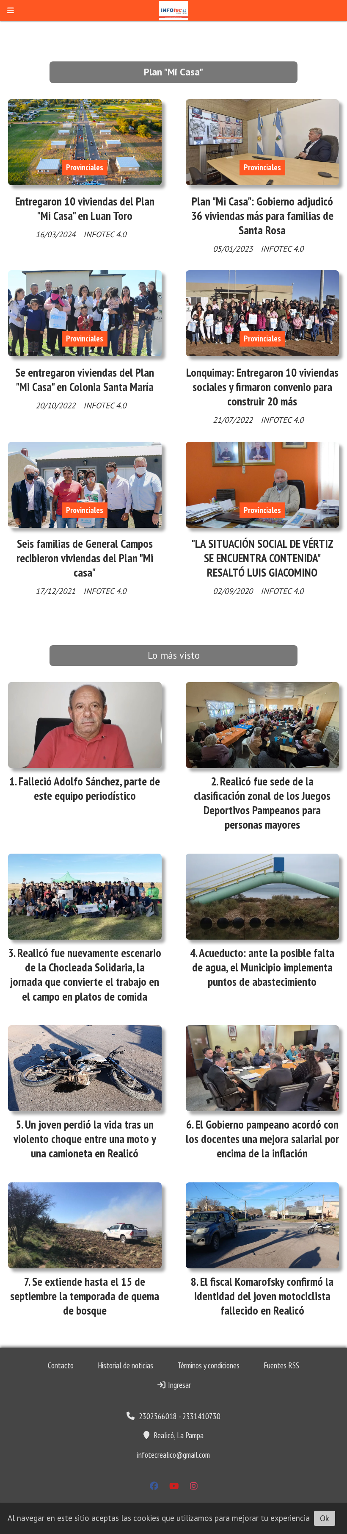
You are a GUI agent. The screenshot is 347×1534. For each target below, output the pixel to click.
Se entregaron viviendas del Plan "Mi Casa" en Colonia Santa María (84, 379)
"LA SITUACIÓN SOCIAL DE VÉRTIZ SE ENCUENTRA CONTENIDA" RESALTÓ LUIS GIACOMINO (262, 558)
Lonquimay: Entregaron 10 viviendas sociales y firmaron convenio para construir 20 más (262, 387)
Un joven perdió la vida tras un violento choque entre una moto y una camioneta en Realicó (85, 1139)
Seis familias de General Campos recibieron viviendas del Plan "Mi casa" (85, 558)
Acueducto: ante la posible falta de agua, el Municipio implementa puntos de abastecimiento (263, 967)
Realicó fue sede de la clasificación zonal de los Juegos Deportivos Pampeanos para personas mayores (262, 803)
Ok (324, 1518)
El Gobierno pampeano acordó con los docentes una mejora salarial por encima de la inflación (262, 1139)
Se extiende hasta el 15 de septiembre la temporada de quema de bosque (84, 1296)
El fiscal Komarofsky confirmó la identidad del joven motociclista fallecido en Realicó (264, 1296)
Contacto (61, 1365)
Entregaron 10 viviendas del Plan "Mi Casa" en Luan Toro (84, 208)
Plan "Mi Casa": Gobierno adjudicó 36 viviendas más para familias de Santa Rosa (262, 216)
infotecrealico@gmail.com (173, 1455)
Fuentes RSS (281, 1365)
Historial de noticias (125, 1365)
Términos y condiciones (208, 1365)
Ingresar (178, 1385)
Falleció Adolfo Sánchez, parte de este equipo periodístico (89, 788)
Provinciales (84, 167)
